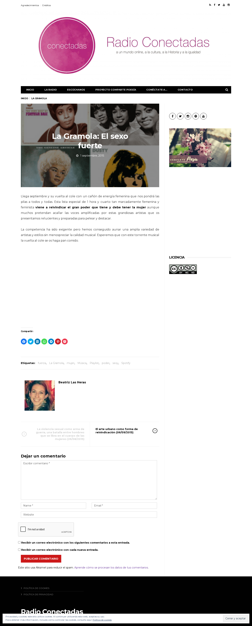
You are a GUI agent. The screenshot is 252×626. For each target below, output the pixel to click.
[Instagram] (229, 4)
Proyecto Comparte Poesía (115, 89)
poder (105, 363)
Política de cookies (36, 588)
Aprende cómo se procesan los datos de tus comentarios (111, 567)
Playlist (94, 363)
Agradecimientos (30, 5)
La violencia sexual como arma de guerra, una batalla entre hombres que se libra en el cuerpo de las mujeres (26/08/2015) (60, 434)
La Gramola (56, 363)
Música (82, 363)
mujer (70, 363)
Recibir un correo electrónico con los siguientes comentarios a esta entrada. (75, 542)
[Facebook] (214, 4)
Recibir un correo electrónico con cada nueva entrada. (59, 550)
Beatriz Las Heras (72, 382)
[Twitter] (219, 4)
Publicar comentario (41, 558)
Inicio (30, 89)
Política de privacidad (38, 594)
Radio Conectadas (52, 611)
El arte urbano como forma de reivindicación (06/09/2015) (117, 430)
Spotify (125, 363)
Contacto (185, 89)
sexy (115, 363)
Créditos (46, 5)
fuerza (42, 363)
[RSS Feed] (210, 4)
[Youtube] (224, 4)
